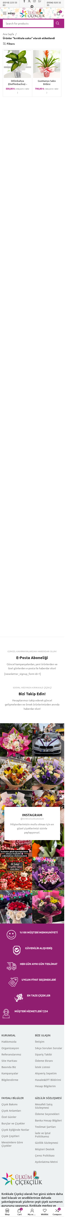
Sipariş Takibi (43, 1054)
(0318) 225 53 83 (10, 3)
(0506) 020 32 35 (54, 3)
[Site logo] (32, 12)
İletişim (39, 1041)
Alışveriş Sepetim (46, 1073)
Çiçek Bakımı (9, 1104)
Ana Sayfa (8, 34)
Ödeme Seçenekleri (47, 1114)
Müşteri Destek (44, 1149)
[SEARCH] (57, 23)
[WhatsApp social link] (41, 716)
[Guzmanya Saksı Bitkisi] (46, 64)
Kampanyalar (9, 1073)
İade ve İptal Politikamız (42, 1134)
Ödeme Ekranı (44, 1060)
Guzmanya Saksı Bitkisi (47, 82)
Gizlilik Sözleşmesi (46, 1142)
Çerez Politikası (45, 1155)
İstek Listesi (42, 1067)
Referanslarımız (11, 1054)
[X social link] (23, 716)
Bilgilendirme (9, 1080)
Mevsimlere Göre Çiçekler (12, 1144)
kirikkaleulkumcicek (33, 818)
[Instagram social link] (32, 716)
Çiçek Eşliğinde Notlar (15, 1129)
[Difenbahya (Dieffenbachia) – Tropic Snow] (17, 64)
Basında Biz (8, 1067)
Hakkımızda (8, 1041)
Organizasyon (10, 1048)
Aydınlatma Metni (46, 1162)
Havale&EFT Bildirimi (48, 1080)
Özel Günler (8, 1117)
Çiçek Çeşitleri (10, 1136)
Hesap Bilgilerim (45, 1086)
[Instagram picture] (49, 740)
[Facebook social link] (13, 716)
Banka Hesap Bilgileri (48, 1120)
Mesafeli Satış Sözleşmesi (43, 1106)
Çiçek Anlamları (11, 1110)
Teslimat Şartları (45, 1127)
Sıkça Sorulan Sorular (48, 1048)
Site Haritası (9, 1060)
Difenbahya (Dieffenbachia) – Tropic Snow (17, 84)
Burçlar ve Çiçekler (13, 1123)
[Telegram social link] (32, 6)
